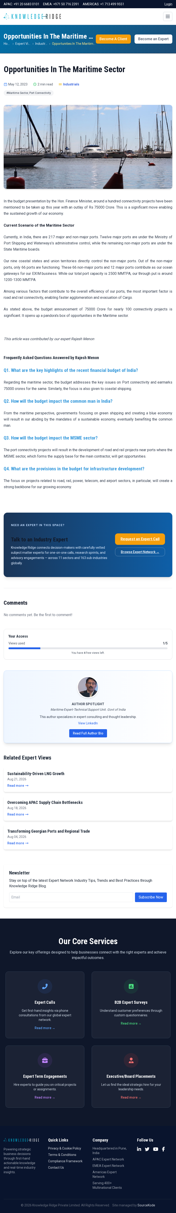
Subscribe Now (151, 897)
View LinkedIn (88, 723)
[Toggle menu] (167, 16)
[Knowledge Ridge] (32, 16)
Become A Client (113, 39)
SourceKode (146, 1205)
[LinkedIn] (139, 1149)
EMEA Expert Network (108, 1166)
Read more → (45, 1028)
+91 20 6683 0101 (26, 4)
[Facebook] (163, 1149)
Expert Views (24, 43)
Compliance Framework (65, 1161)
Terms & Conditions (62, 1155)
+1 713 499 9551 (112, 4)
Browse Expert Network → (140, 552)
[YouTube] (155, 1149)
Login (168, 4)
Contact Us (56, 1167)
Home (8, 43)
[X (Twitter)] (147, 1149)
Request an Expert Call (140, 539)
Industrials (42, 43)
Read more (15, 785)
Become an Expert (153, 39)
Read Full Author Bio (88, 733)
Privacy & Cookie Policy (64, 1148)
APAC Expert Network (108, 1159)
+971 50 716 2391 (66, 4)
